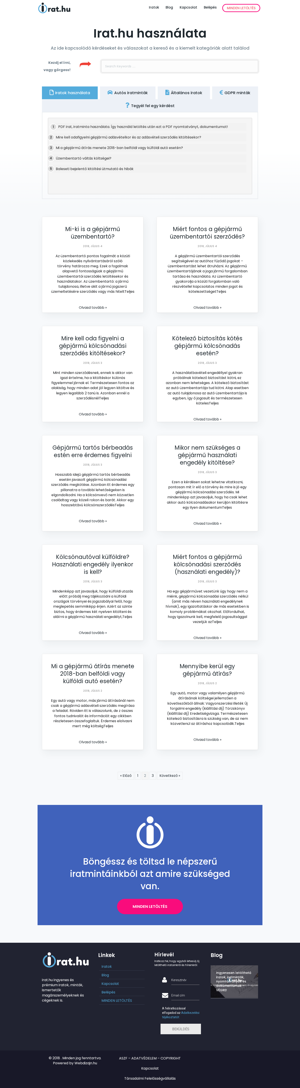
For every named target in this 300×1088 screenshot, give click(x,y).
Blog (169, 7)
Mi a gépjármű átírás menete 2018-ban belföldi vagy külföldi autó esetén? (119, 147)
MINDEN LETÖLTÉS (241, 8)
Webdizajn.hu (85, 1063)
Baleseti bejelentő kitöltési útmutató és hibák (95, 168)
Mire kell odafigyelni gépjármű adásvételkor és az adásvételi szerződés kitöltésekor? (128, 137)
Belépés (210, 7)
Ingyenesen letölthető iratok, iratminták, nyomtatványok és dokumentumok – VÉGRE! (233, 981)
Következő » (169, 775)
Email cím (178, 995)
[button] (150, 906)
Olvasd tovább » (93, 307)
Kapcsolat (188, 7)
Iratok (154, 7)
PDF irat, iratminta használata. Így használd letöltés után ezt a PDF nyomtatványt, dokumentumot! (143, 126)
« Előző (126, 775)
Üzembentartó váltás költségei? (83, 158)
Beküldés (180, 1029)
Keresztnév (178, 980)
